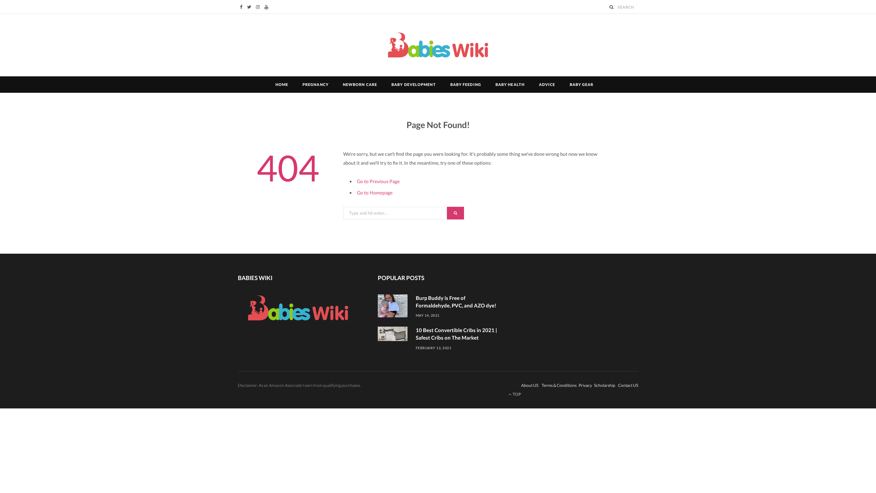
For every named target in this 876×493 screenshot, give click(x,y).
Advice (547, 84)
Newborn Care (360, 84)
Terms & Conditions (559, 385)
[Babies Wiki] (438, 45)
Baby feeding (465, 84)
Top (516, 394)
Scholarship (605, 385)
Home (281, 84)
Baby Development (413, 84)
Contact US (628, 385)
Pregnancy (315, 84)
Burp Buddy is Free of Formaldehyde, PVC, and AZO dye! (456, 301)
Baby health (510, 84)
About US (530, 385)
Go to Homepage (374, 192)
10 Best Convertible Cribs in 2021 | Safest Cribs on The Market (456, 334)
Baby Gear (582, 84)
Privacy (586, 385)
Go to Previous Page (378, 181)
